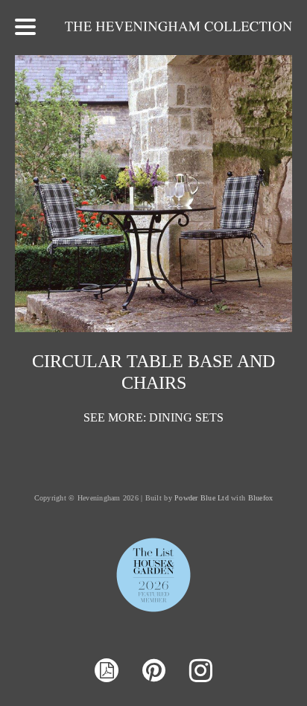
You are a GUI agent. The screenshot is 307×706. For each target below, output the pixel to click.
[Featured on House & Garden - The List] (153, 611)
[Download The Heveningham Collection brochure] (106, 672)
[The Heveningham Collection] (178, 27)
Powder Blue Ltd (201, 498)
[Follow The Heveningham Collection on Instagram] (200, 671)
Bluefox (260, 498)
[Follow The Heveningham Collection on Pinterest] (153, 671)
